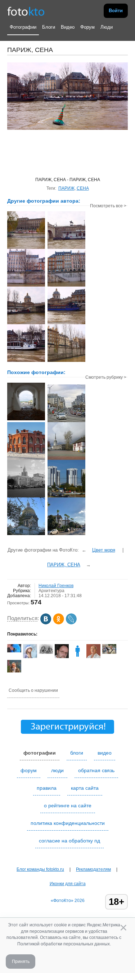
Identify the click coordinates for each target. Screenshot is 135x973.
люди (57, 770)
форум (29, 770)
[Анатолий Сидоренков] (109, 652)
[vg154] (46, 652)
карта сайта (85, 788)
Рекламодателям (93, 869)
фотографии (39, 753)
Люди (106, 27)
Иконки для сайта (68, 883)
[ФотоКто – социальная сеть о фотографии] (26, 11)
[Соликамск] (66, 459)
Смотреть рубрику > (105, 377)
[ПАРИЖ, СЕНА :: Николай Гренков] (26, 248)
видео (105, 753)
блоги (76, 753)
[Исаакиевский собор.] (26, 534)
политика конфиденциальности (68, 823)
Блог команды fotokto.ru (40, 869)
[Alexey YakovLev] (14, 650)
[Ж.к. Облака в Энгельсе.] (66, 496)
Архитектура (51, 590)
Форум (87, 27)
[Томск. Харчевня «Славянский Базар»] (26, 459)
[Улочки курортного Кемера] (66, 534)
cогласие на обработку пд (69, 841)
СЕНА (83, 188)
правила (47, 788)
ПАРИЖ (66, 188)
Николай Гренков (56, 585)
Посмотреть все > (108, 205)
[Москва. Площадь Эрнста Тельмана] (26, 496)
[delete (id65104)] (78, 656)
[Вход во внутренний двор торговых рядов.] (26, 419)
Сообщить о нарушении (33, 690)
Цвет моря (103, 550)
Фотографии (23, 27)
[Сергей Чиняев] (14, 671)
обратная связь (96, 770)
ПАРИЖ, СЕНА (63, 564)
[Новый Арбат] (66, 421)
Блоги (48, 27)
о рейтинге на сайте (67, 805)
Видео (68, 27)
